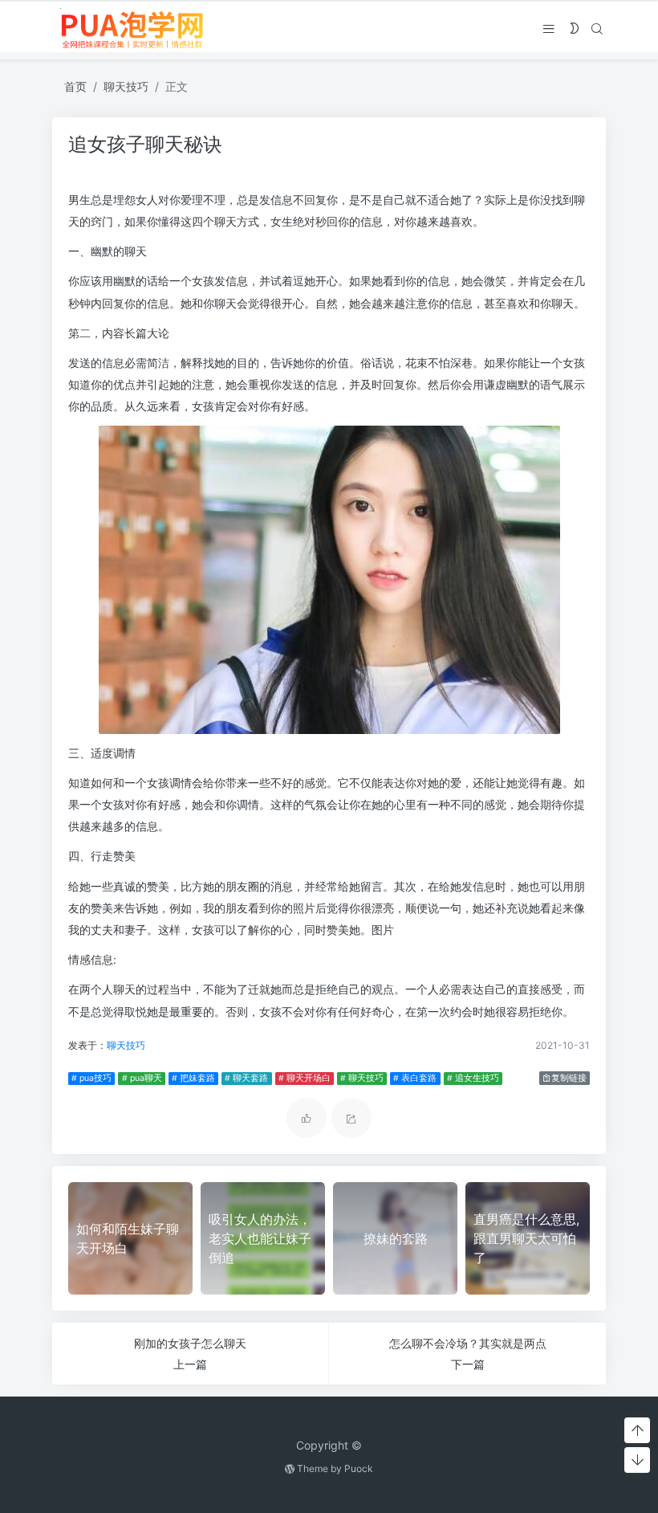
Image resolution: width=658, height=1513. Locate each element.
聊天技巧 (126, 86)
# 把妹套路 (193, 1078)
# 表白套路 (415, 1078)
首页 (75, 86)
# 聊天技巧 (362, 1078)
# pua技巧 (91, 1078)
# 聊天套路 (246, 1078)
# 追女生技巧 (473, 1078)
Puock (358, 1468)
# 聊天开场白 (304, 1078)
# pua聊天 (142, 1078)
